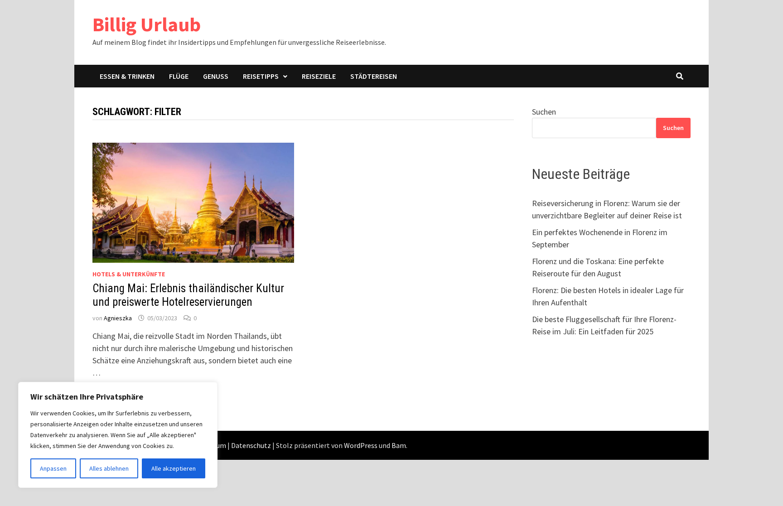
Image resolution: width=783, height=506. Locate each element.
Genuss (215, 76)
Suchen (544, 111)
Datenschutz (251, 445)
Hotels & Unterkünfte (128, 274)
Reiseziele (319, 76)
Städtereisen (373, 76)
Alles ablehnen (109, 468)
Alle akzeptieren (173, 468)
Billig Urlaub (146, 24)
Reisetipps (261, 76)
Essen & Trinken (127, 76)
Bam (399, 445)
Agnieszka (118, 318)
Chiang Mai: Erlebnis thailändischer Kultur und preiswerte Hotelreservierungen (188, 295)
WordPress (360, 445)
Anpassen (53, 468)
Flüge (178, 76)
